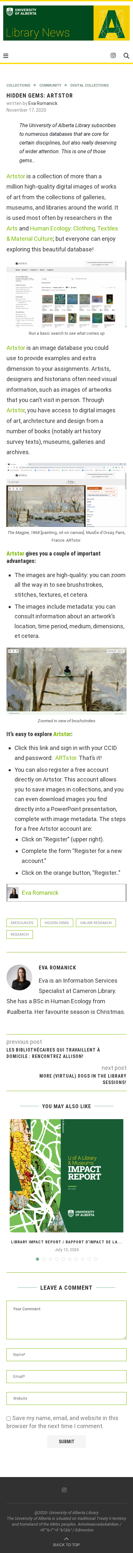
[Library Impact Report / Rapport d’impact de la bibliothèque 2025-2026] (66, 1175)
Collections (18, 85)
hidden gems (57, 923)
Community (50, 85)
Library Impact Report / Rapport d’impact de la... (66, 1242)
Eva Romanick (42, 103)
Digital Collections (89, 85)
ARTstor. (65, 757)
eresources (22, 923)
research (20, 934)
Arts (12, 228)
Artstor (15, 176)
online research (96, 923)
